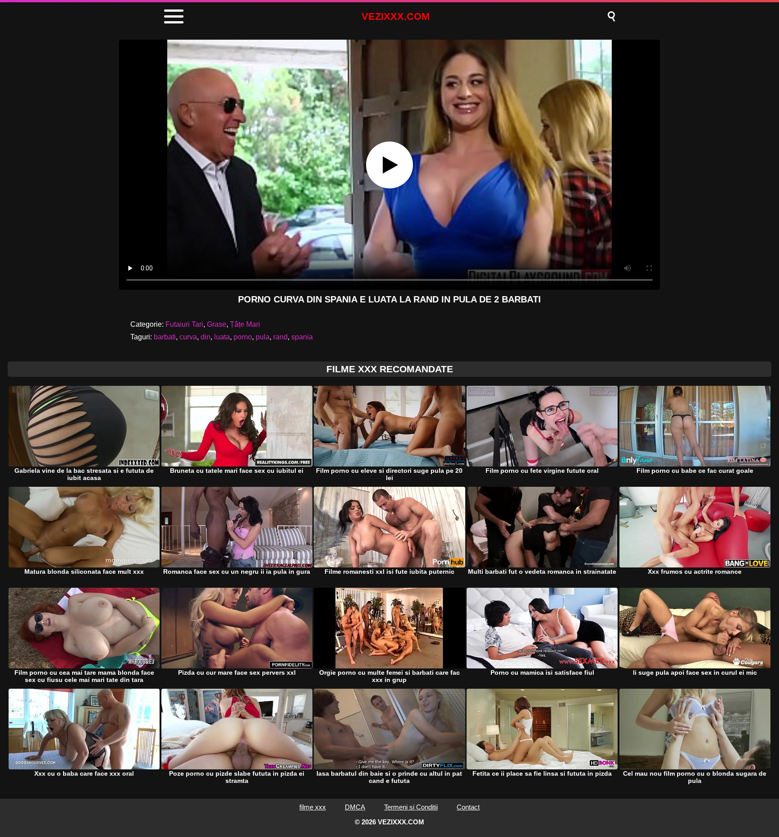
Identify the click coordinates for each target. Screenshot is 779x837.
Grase (216, 324)
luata (222, 337)
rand (280, 337)
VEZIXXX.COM (396, 16)
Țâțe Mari (245, 324)
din (206, 337)
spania (302, 337)
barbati (165, 337)
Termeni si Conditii (411, 807)
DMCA (355, 807)
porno (243, 337)
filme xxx (312, 807)
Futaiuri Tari (184, 324)
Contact (468, 807)
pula (263, 337)
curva (188, 337)
